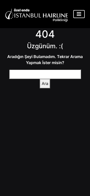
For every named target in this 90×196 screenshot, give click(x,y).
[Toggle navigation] (79, 14)
